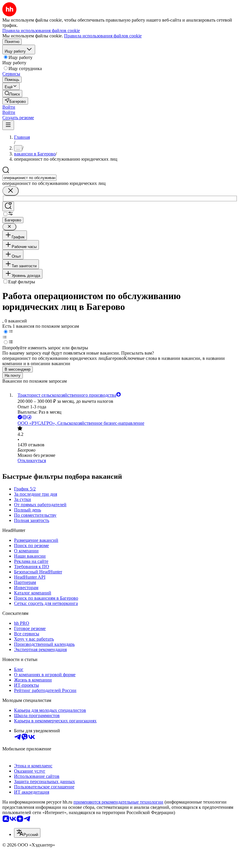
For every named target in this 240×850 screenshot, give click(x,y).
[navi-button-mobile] (8, 125)
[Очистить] (10, 191)
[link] (12, 93)
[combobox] (29, 178)
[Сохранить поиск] (8, 206)
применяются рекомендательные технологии (118, 801)
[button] (8, 107)
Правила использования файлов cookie (103, 35)
